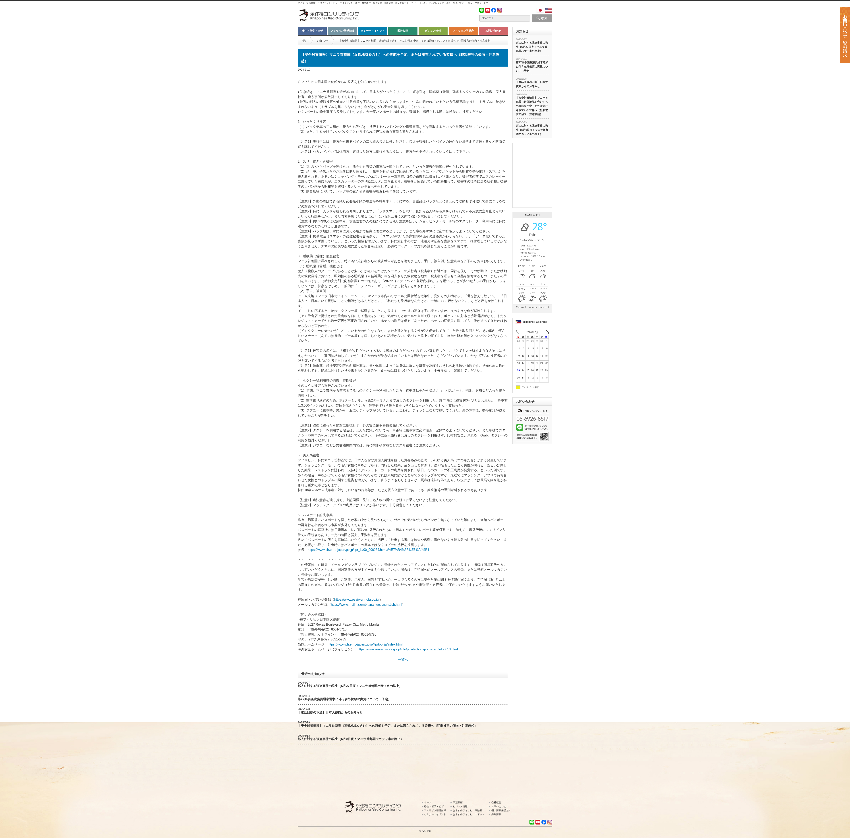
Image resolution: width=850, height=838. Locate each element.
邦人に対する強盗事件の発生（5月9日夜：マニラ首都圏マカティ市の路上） (351, 739)
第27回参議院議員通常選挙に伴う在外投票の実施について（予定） (344, 699)
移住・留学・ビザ (312, 30)
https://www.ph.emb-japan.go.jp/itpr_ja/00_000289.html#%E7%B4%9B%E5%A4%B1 (368, 550)
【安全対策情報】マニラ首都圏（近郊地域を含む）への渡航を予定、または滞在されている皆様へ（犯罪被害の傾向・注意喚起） (387, 725)
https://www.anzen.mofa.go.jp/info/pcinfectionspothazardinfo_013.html (407, 649)
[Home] (304, 40)
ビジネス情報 (433, 30)
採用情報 (496, 814)
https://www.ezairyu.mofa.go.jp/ (356, 599)
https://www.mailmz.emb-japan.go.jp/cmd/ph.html (366, 604)
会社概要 (496, 802)
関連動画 (403, 30)
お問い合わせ (493, 30)
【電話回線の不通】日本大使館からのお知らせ (330, 712)
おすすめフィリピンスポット (469, 814)
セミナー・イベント (373, 30)
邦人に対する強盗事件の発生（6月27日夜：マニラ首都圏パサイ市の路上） (350, 686)
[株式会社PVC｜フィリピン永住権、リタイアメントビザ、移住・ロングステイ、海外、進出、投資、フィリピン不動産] (328, 11)
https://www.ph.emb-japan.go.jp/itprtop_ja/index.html (365, 644)
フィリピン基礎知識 (342, 30)
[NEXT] (546, 332)
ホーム (427, 802)
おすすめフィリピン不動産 (467, 810)
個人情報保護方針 (501, 810)
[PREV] (518, 332)
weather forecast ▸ (532, 308)
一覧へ (403, 659)
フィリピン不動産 (463, 30)
